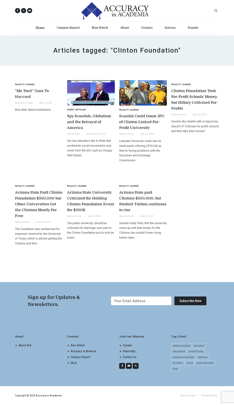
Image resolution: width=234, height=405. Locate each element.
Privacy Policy (209, 395)
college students (181, 345)
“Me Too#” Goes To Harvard (32, 94)
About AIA (24, 345)
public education (205, 363)
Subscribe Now (190, 301)
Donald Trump (195, 351)
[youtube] (29, 10)
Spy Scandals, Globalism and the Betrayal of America (89, 122)
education (199, 345)
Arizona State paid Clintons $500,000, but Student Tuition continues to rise (142, 201)
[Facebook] (122, 366)
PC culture (178, 363)
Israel (175, 368)
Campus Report (80, 357)
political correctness (183, 357)
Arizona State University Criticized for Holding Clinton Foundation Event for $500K (90, 201)
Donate (127, 345)
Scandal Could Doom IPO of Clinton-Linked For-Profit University (141, 122)
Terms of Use (188, 395)
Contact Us (130, 357)
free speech (179, 351)
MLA (74, 363)
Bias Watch (78, 345)
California (202, 357)
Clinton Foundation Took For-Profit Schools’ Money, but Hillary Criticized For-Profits (194, 100)
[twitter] (136, 366)
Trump (189, 363)
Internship (129, 351)
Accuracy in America (83, 351)
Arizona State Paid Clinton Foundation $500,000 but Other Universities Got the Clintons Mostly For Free (39, 204)
